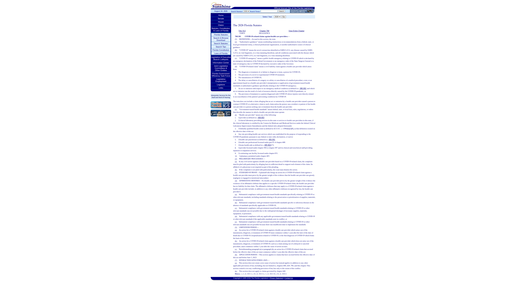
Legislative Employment (220, 80)
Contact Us (289, 278)
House (221, 22)
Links (221, 88)
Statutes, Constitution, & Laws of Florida (220, 29)
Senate (221, 18)
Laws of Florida (221, 53)
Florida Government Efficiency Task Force (221, 74)
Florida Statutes (221, 35)
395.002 (303, 88)
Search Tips (221, 47)
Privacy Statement (276, 278)
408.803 (261, 118)
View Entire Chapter (296, 31)
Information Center (221, 63)
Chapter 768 (264, 31)
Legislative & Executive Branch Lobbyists (221, 58)
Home (221, 15)
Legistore (221, 84)
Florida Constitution (220, 50)
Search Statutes (221, 43)
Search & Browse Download (220, 39)
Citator (221, 25)
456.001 (272, 140)
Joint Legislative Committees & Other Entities (221, 68)
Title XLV (242, 31)
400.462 (267, 145)
